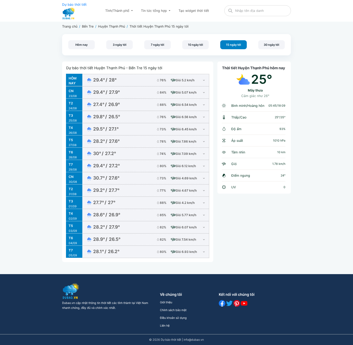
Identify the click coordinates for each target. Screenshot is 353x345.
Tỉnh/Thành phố (117, 11)
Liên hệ (165, 325)
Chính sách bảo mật (173, 310)
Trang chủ (69, 26)
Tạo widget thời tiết (194, 11)
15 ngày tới (233, 44)
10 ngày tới (195, 44)
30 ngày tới (271, 44)
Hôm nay (81, 44)
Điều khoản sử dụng (173, 317)
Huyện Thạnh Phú (111, 26)
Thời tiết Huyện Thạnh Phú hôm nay (253, 68)
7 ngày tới (157, 44)
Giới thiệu (166, 302)
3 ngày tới (119, 44)
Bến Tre (88, 26)
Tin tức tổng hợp (154, 11)
